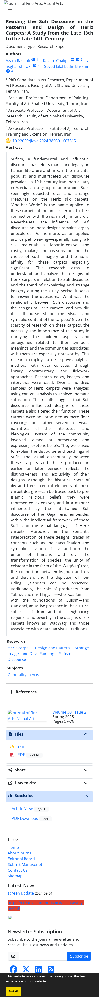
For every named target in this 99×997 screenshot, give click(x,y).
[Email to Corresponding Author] (72, 60)
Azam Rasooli (18, 60)
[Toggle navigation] (48, 9)
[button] (49, 982)
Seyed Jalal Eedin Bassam (66, 66)
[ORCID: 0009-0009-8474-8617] (33, 60)
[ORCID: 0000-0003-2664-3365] (34, 65)
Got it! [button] (13, 991)
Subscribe (79, 956)
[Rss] (51, 970)
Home (13, 847)
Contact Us (18, 870)
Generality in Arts (23, 674)
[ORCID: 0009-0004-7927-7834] (77, 60)
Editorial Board (21, 858)
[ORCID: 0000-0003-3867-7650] (8, 71)
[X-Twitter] (26, 970)
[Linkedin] (38, 970)
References (26, 692)
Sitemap (15, 876)
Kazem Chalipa (56, 60)
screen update (21, 893)
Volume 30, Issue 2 (69, 712)
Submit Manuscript (25, 864)
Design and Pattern (52, 648)
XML (21, 747)
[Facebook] (13, 970)
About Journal (20, 853)
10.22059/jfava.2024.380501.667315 (44, 140)
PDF (28, 754)
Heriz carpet (19, 648)
